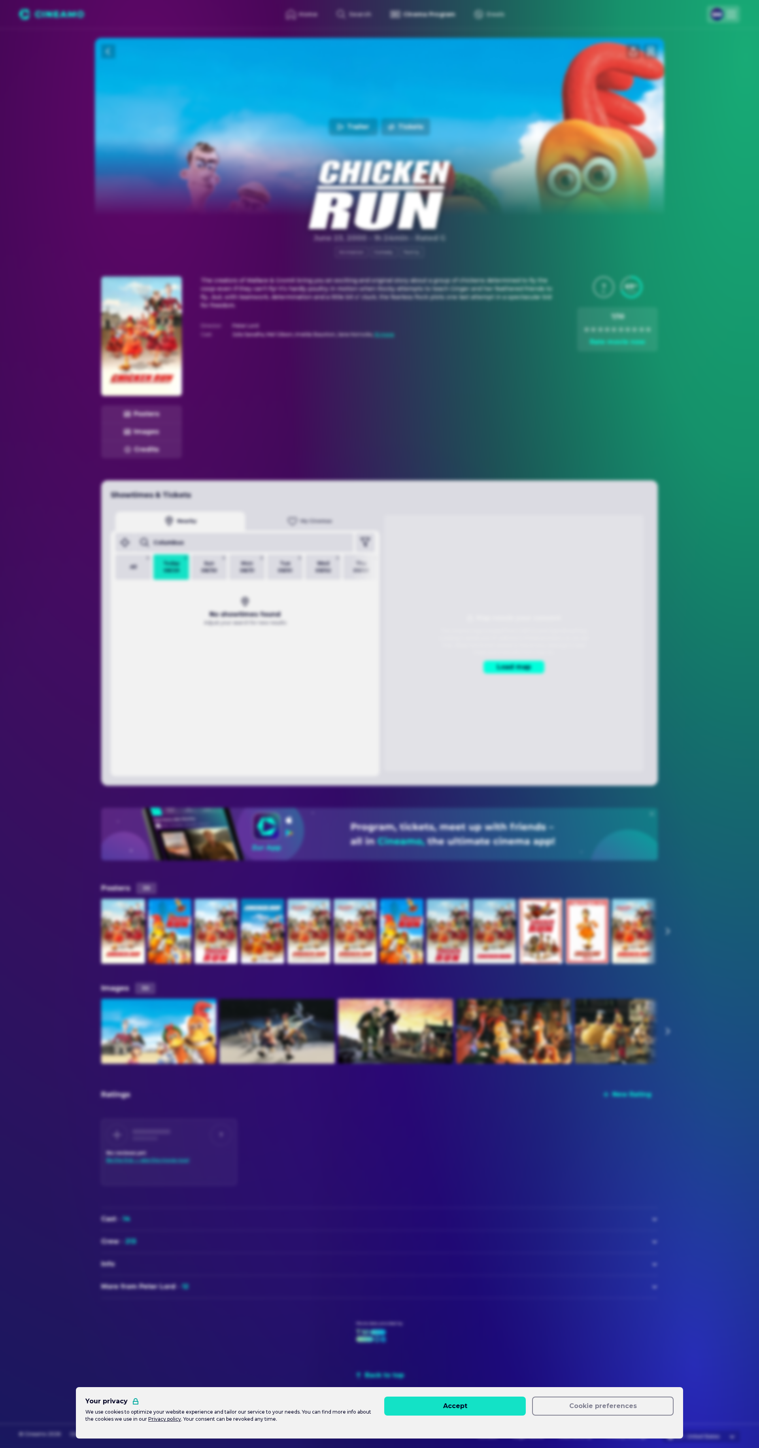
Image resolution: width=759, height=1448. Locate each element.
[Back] (108, 51)
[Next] (667, 931)
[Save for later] (651, 51)
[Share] (633, 51)
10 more (384, 334)
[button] (603, 287)
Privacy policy (164, 1419)
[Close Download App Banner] (652, 814)
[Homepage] (51, 14)
